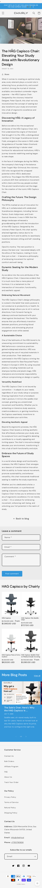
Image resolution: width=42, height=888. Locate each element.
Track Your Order (11, 782)
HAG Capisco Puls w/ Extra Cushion (11, 656)
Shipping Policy (10, 813)
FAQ (6, 772)
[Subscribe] (34, 857)
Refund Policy (10, 808)
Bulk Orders (9, 761)
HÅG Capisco (6, 618)
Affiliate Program (11, 766)
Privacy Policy (10, 797)
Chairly (23, 884)
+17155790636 (17, 842)
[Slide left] (16, 736)
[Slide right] (26, 736)
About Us (8, 777)
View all (37, 676)
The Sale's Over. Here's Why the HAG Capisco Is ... (19, 709)
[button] (2, 13)
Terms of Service (11, 802)
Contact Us (9, 756)
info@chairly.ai (17, 837)
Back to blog (22, 518)
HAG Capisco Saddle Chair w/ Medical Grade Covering (30, 656)
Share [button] (7, 74)
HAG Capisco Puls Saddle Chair (30, 619)
